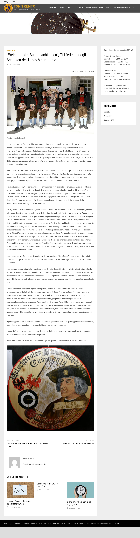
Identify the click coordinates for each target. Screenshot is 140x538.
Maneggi (52, 7)
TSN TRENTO (25, 6)
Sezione (107, 120)
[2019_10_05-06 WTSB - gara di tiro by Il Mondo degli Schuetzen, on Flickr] (50, 388)
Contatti (79, 7)
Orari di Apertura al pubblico (98, 7)
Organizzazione (121, 7)
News (62, 7)
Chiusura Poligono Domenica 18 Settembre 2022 (19, 502)
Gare (70, 7)
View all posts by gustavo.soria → (35, 464)
